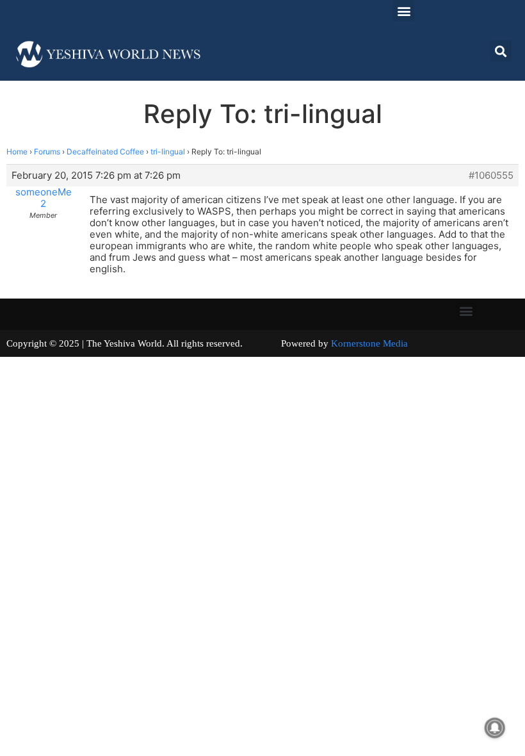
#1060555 (491, 175)
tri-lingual (167, 151)
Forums (47, 151)
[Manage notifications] (495, 728)
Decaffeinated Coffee (105, 151)
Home (17, 151)
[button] (403, 10)
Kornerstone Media (369, 343)
